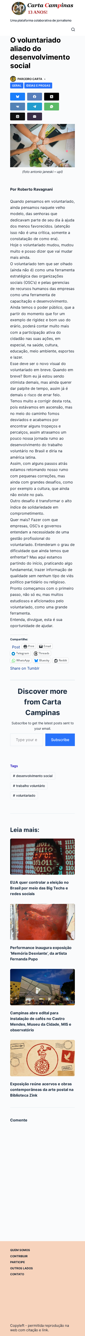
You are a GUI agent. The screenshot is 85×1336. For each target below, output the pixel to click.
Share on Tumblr (24, 667)
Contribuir (19, 1256)
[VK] (17, 106)
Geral (16, 85)
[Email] (34, 116)
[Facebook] (34, 97)
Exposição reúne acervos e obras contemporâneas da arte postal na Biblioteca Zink (41, 1089)
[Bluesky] (17, 97)
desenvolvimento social (32, 776)
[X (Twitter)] (51, 97)
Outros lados (21, 1268)
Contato (17, 1274)
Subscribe (60, 739)
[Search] (73, 29)
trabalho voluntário (29, 786)
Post (16, 646)
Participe (17, 1262)
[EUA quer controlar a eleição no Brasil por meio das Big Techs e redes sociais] (42, 857)
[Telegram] (34, 106)
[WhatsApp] (51, 106)
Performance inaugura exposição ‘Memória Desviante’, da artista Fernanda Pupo (41, 953)
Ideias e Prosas (38, 85)
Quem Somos (20, 1250)
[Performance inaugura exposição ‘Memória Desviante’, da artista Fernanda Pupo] (42, 922)
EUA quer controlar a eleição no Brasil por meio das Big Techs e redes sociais (39, 888)
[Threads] (17, 116)
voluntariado (24, 795)
